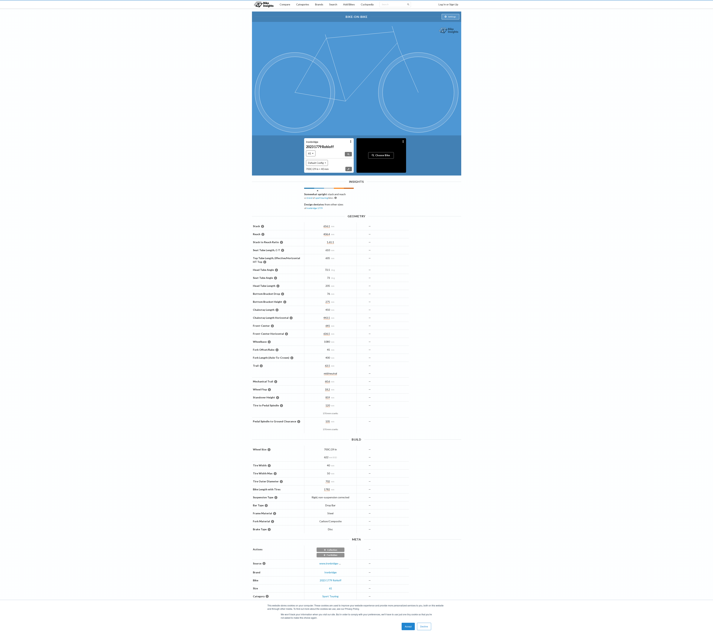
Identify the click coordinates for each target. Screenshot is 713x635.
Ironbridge (330, 572)
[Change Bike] (348, 154)
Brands (319, 4)
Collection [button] (332, 550)
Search (333, 4)
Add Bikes (349, 4)
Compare (285, 4)
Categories (302, 4)
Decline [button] (424, 626)
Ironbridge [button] (312, 141)
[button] (450, 17)
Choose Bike (382, 155)
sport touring (321, 197)
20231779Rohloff (330, 580)
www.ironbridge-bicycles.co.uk (337, 563)
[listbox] (310, 153)
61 (330, 588)
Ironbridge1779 (315, 208)
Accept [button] (408, 626)
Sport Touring (330, 596)
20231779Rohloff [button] (320, 147)
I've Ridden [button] (332, 555)
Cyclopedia (367, 4)
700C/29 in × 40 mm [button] (317, 169)
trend (309, 197)
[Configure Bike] (348, 169)
